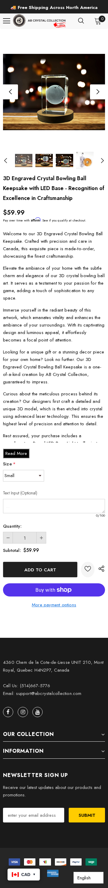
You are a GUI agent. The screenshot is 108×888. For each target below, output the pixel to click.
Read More (16, 453)
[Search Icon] (81, 21)
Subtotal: (12, 550)
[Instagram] (23, 712)
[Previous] (10, 91)
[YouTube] (37, 712)
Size (9, 464)
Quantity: (12, 526)
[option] (54, 7)
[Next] (97, 91)
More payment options (54, 605)
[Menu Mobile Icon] (6, 21)
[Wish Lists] (87, 569)
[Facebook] (8, 712)
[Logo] (39, 21)
